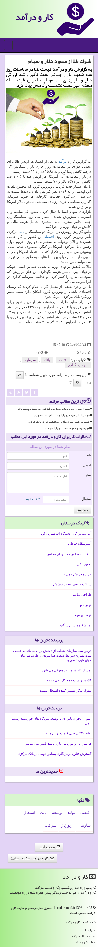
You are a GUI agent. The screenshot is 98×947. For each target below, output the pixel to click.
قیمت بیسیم (83, 615)
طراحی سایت (82, 594)
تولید (71, 812)
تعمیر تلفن (84, 564)
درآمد (63, 161)
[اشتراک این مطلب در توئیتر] (26, 392)
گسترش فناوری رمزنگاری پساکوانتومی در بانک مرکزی (59, 422)
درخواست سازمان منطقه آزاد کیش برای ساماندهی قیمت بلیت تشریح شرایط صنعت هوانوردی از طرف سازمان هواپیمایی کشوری (52, 655)
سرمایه (30, 360)
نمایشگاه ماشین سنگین (75, 625)
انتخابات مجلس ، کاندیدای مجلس (69, 554)
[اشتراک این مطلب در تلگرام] (10, 392)
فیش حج (85, 605)
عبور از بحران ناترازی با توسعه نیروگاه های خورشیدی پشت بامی (53, 409)
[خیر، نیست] (77, 382)
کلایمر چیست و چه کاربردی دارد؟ (69, 680)
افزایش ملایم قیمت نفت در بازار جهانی (67, 428)
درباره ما (90, 930)
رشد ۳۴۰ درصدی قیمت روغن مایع (68, 733)
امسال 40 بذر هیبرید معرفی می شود (66, 670)
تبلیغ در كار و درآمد (83, 936)
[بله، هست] (20, 375)
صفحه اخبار (47, 847)
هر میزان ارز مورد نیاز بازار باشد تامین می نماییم (62, 415)
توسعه (57, 812)
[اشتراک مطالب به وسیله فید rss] (18, 392)
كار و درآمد (34, 17)
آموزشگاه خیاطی (79, 543)
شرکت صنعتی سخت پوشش (72, 584)
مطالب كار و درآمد (84, 942)
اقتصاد (49, 237)
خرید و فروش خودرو (77, 574)
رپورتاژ (67, 825)
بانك (22, 232)
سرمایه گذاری (77, 365)
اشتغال (29, 812)
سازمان (84, 825)
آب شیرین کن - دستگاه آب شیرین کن (66, 533)
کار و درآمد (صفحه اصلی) (30, 858)
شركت (50, 825)
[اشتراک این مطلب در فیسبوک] (34, 392)
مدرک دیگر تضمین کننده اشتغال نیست (65, 690)
